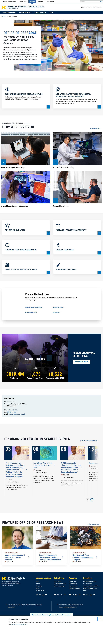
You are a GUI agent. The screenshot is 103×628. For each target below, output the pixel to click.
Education (40, 1)
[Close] (99, 619)
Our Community (87, 583)
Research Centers (73, 586)
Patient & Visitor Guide (60, 583)
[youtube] (46, 595)
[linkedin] (76, 595)
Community (39, 586)
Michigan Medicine (43, 578)
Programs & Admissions (89, 581)
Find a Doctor (57, 581)
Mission (38, 583)
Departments (50, 1)
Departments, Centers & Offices (91, 586)
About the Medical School (90, 588)
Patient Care (23, 1)
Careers (51, 12)
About (37, 581)
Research (32, 1)
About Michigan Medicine (9, 1)
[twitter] (43, 595)
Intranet (85, 590)
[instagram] (40, 595)
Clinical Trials (72, 581)
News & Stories (40, 590)
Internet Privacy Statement (19, 624)
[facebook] (37, 595)
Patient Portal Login (59, 586)
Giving (37, 588)
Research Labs (73, 583)
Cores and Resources (74, 588)
